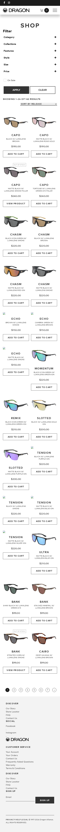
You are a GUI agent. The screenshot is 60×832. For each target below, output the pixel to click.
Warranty (10, 765)
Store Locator (12, 711)
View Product (16, 203)
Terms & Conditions (15, 768)
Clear (42, 90)
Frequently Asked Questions (19, 761)
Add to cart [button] (16, 154)
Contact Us (11, 718)
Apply (16, 90)
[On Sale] (5, 80)
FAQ (8, 715)
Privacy (10, 819)
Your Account (12, 752)
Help (18, 819)
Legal (24, 819)
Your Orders (12, 755)
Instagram (11, 732)
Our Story (10, 708)
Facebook (10, 726)
